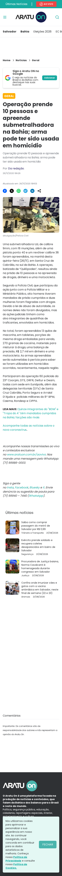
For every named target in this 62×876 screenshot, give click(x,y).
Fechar (47, 844)
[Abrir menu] (5, 17)
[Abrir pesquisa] (57, 17)
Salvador (9, 32)
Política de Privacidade (16, 858)
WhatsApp (36, 496)
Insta (10, 487)
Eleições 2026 (42, 32)
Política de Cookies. (16, 866)
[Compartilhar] (39, 191)
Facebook (21, 487)
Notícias (21, 60)
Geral (35, 60)
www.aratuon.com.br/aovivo (26, 454)
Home (7, 60)
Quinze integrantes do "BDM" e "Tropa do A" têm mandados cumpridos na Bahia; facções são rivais (30, 413)
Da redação (16, 168)
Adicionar (49, 77)
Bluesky (34, 487)
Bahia (24, 32)
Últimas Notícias (16, 4)
